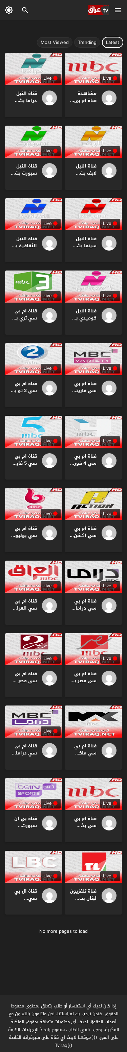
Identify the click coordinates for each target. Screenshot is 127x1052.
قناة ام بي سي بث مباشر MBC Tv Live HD (84, 829)
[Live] (107, 98)
